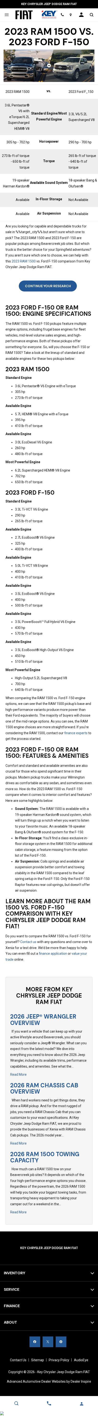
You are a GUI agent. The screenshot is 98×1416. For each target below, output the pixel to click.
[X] (48, 1341)
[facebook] (34, 1341)
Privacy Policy (59, 1360)
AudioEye (81, 1360)
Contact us (28, 942)
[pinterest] (61, 1341)
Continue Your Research (48, 286)
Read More (18, 1074)
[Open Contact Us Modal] (49, 1403)
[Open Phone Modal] (62, 14)
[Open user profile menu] (81, 15)
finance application (53, 953)
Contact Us (18, 1360)
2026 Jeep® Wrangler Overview (43, 1019)
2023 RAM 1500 (24, 261)
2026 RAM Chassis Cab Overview (44, 1088)
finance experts (76, 733)
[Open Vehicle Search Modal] (91, 14)
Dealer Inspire (81, 1381)
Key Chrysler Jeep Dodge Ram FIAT (63, 1372)
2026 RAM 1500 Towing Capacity (44, 1157)
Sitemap (37, 1360)
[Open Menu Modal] (6, 14)
